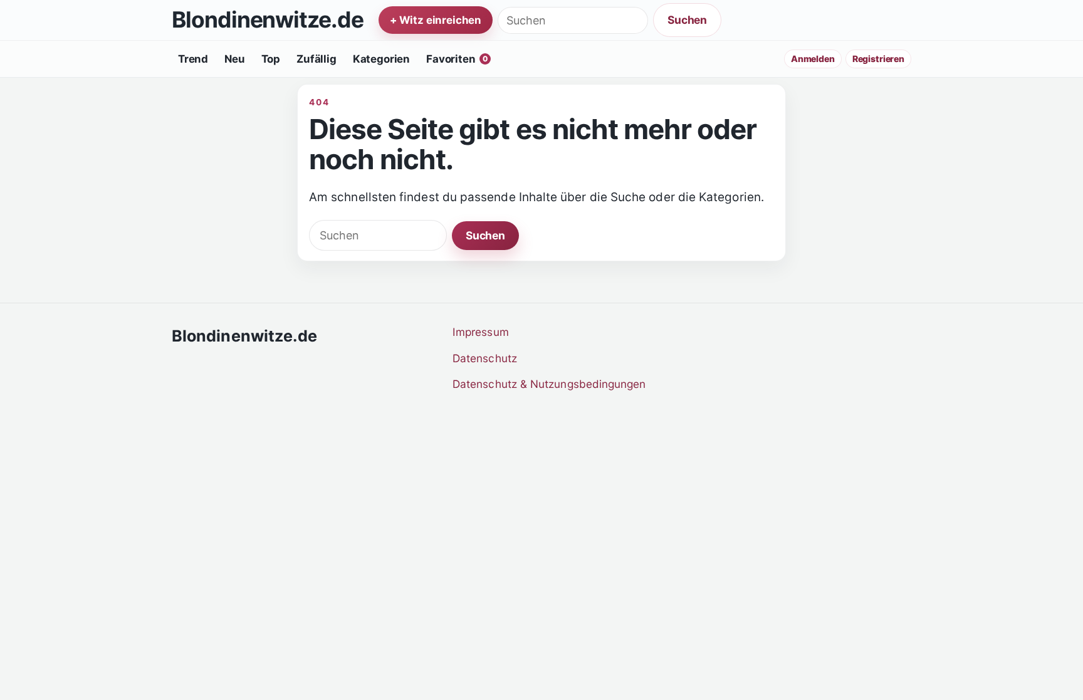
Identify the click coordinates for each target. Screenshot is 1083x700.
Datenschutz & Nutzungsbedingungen (549, 383)
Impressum (481, 331)
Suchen (687, 19)
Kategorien (381, 59)
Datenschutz (485, 358)
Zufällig (316, 59)
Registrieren (878, 58)
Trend (193, 59)
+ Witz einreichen (435, 20)
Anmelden (813, 58)
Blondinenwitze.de (268, 20)
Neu (234, 59)
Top (271, 59)
